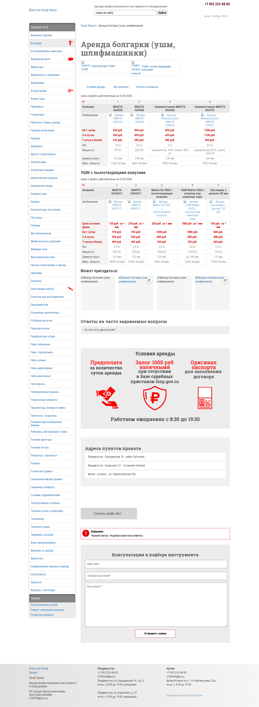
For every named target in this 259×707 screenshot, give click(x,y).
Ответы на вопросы (147, 87)
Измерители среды (42, 186)
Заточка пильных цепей (44, 604)
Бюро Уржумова (194, 695)
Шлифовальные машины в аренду (50, 566)
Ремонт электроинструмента (47, 610)
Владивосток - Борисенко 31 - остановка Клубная (116, 465)
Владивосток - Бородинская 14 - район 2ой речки (116, 456)
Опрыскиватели (39, 304)
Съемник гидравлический (45, 495)
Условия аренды (96, 87)
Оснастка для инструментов (47, 296)
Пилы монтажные (41, 376)
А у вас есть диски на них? (100, 329)
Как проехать (121, 87)
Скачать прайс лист (108, 513)
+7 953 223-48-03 (217, 4)
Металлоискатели (41, 233)
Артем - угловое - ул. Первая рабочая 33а (111, 474)
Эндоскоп (36, 582)
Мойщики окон (39, 249)
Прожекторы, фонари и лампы (48, 407)
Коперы (35, 201)
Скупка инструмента (42, 614)
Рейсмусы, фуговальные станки (49, 431)
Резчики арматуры (41, 439)
